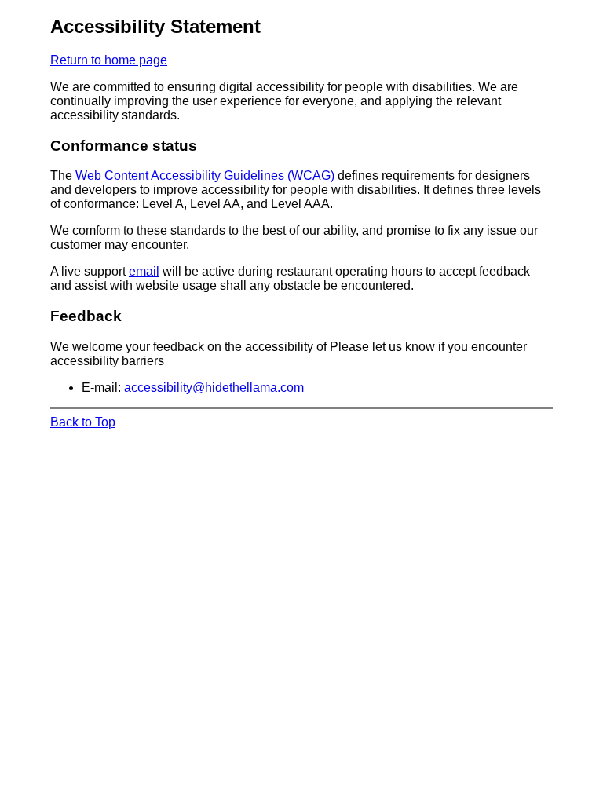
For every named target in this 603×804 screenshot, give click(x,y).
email (144, 271)
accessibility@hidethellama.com (214, 387)
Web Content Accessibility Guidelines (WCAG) (204, 175)
